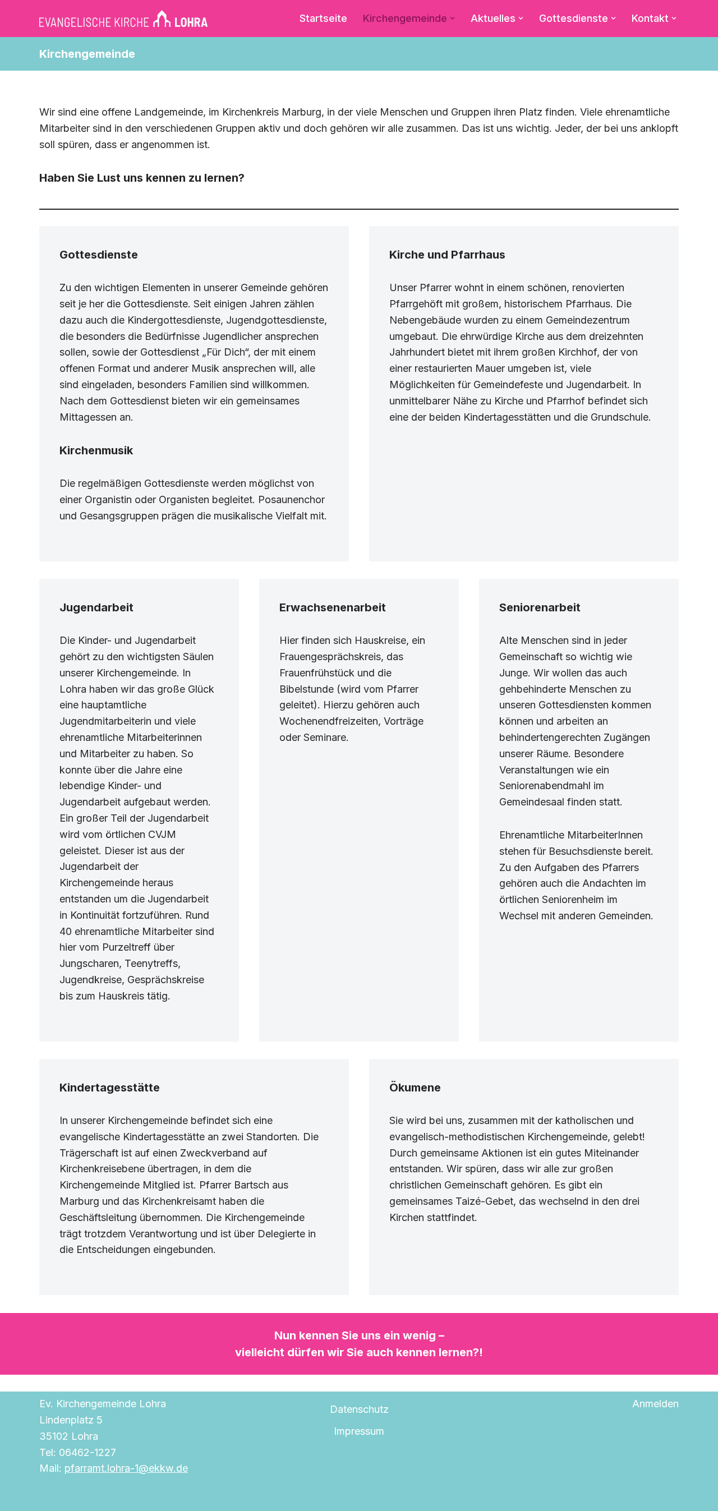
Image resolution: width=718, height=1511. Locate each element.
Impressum (359, 1431)
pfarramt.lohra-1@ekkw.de (126, 1468)
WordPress (171, 1495)
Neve (51, 1495)
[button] (452, 18)
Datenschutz (359, 1409)
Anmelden (655, 1403)
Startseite (323, 18)
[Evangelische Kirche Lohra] (123, 18)
